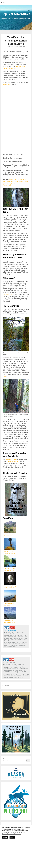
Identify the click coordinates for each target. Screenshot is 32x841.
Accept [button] (12, 837)
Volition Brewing (12, 461)
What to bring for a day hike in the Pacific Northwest (15, 183)
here (4, 376)
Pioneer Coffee (11, 460)
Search (4, 758)
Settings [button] (5, 837)
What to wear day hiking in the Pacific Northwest (15, 180)
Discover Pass (8, 294)
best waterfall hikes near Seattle (14, 67)
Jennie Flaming (10, 631)
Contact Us (7, 685)
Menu (3, 2)
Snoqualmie (7, 84)
